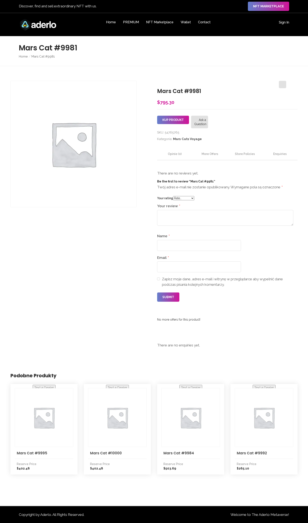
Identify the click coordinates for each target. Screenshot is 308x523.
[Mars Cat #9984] (190, 417)
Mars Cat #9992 (252, 453)
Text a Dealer (44, 387)
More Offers (210, 154)
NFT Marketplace (268, 6)
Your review (168, 206)
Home (111, 22)
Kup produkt (173, 120)
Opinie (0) (175, 154)
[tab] (174, 154)
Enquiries (280, 154)
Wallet (186, 22)
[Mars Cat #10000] (117, 417)
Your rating (165, 198)
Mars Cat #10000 (106, 453)
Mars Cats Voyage (187, 139)
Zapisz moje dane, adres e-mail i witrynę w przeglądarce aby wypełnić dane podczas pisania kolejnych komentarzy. (222, 282)
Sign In (284, 22)
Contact (204, 22)
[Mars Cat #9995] (44, 417)
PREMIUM (131, 22)
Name (163, 236)
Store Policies (245, 154)
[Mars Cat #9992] (264, 417)
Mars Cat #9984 (178, 453)
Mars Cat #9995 (32, 453)
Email (163, 258)
